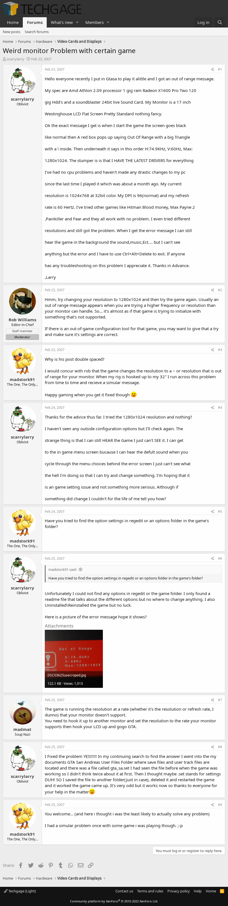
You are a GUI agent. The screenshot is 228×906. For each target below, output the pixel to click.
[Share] (212, 69)
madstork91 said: (62, 569)
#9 (220, 804)
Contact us (124, 890)
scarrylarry (15, 58)
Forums (35, 22)
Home (13, 22)
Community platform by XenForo (114, 901)
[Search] (219, 22)
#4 (220, 407)
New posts (11, 31)
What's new (62, 22)
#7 (220, 700)
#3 (220, 349)
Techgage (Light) (22, 890)
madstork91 (22, 379)
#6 (220, 558)
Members (94, 22)
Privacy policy (178, 890)
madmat (22, 729)
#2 (220, 290)
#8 (220, 747)
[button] (77, 22)
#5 (220, 511)
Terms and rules (150, 890)
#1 (220, 69)
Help (198, 890)
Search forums (37, 31)
